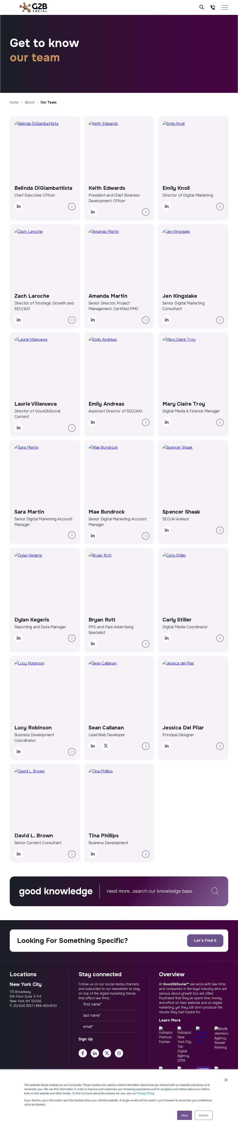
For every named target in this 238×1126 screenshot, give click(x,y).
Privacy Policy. (146, 1093)
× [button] (226, 1078)
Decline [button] (203, 1115)
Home (14, 102)
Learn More (170, 1020)
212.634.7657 (23, 1006)
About (29, 102)
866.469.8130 (46, 1006)
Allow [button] (184, 1115)
